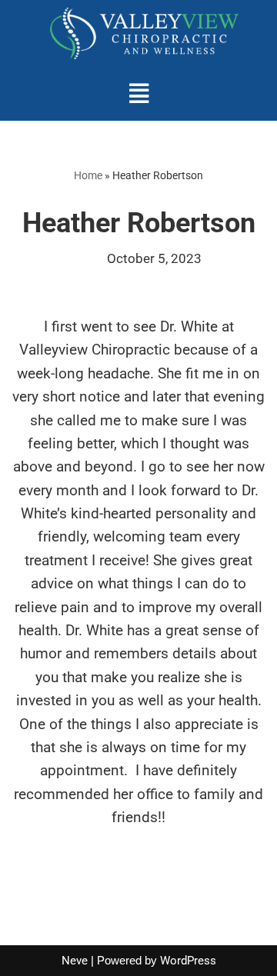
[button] (138, 94)
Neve (75, 961)
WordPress (188, 961)
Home (88, 175)
